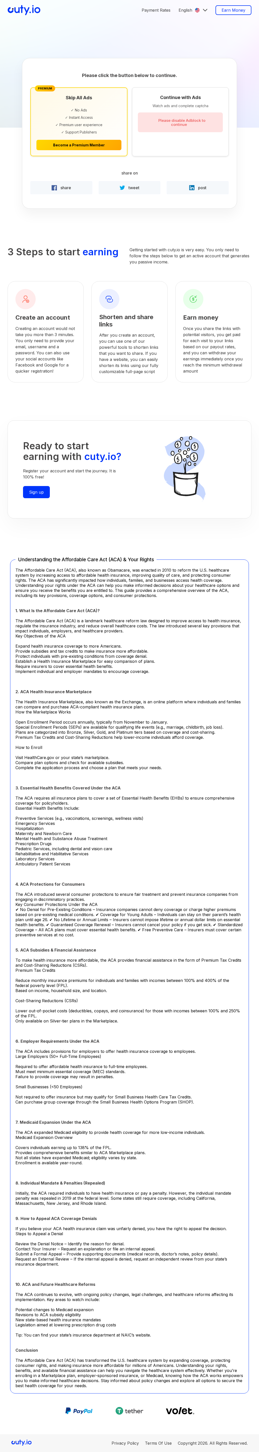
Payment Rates (156, 10)
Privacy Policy (125, 1443)
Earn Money (233, 10)
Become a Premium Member (79, 145)
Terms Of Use (158, 1443)
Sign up (36, 492)
